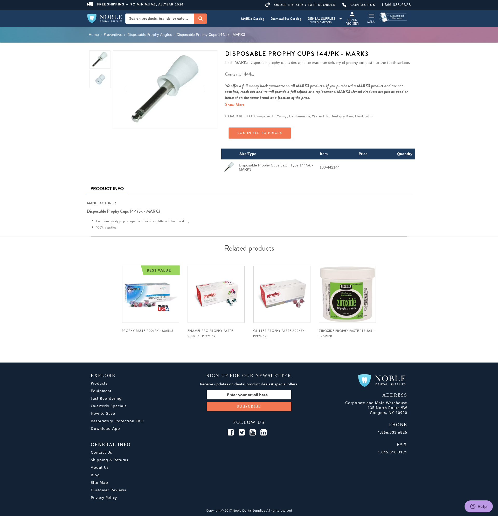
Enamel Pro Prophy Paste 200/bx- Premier (210, 333)
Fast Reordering (106, 398)
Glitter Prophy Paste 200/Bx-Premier (279, 333)
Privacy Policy (104, 497)
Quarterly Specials (109, 406)
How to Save (103, 413)
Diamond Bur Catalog (286, 18)
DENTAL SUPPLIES (321, 18)
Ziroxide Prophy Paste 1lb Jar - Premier (347, 333)
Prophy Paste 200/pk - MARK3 (148, 330)
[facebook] (231, 433)
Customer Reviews (108, 490)
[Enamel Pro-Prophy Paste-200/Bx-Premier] (216, 294)
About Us (100, 467)
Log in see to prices (260, 132)
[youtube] (253, 433)
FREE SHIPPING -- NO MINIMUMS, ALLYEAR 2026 (140, 4)
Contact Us (101, 452)
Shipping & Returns (109, 460)
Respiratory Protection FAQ (117, 421)
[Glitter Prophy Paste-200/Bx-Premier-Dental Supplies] (282, 294)
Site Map (99, 482)
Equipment (101, 390)
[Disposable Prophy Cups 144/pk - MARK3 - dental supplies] (165, 89)
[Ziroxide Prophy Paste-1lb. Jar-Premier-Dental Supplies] (347, 294)
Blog (95, 475)
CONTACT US (362, 4)
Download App (105, 428)
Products (99, 383)
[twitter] (242, 433)
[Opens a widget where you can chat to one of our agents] (478, 506)
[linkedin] (263, 433)
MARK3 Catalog (252, 18)
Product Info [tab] (107, 189)
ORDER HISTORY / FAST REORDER (305, 4)
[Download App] (393, 17)
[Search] (200, 18)
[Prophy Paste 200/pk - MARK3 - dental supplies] (150, 294)
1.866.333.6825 (396, 5)
